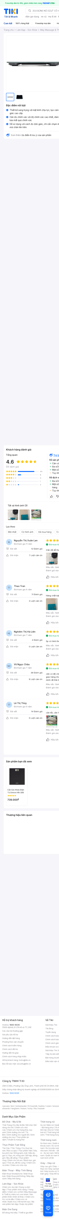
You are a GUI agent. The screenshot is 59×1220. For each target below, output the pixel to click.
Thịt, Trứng (16, 1148)
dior (12, 1106)
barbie (42, 1106)
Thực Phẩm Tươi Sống (13, 1145)
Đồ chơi (29, 1125)
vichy (30, 1108)
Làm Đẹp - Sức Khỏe (12, 1183)
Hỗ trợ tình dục (24, 1202)
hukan (23, 1108)
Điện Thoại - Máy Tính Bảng (17, 1170)
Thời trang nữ (47, 1121)
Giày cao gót (46, 1166)
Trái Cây (6, 1148)
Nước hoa (12, 1202)
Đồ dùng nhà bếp (9, 1212)
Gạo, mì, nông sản (16, 1155)
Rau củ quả (12, 1150)
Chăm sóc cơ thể (15, 1192)
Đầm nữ (50, 1125)
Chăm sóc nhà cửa (19, 1165)
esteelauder (21, 1106)
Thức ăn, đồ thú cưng (16, 1163)
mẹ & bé (52, 16)
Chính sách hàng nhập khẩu (14, 1056)
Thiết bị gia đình (26, 1212)
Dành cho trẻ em (15, 1160)
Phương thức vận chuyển (13, 1042)
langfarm (15, 1108)
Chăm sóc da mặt (10, 1187)
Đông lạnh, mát (20, 1153)
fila (35, 1108)
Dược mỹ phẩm (26, 1204)
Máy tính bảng (14, 1178)
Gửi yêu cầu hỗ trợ (10, 1034)
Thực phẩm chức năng (17, 1189)
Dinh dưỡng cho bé (15, 1132)
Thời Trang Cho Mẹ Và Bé (13, 1125)
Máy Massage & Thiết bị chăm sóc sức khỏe (19, 1193)
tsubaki (41, 1108)
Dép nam (54, 1185)
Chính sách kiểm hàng (11, 1045)
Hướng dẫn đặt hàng (11, 1038)
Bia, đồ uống (12, 1158)
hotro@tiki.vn (25, 1060)
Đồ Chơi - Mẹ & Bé (11, 1121)
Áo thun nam (45, 1143)
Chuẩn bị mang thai (16, 1140)
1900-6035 (15, 1025)
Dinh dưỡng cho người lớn (18, 1135)
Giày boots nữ (50, 1171)
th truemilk (32, 1106)
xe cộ (43, 16)
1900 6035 (14, 1093)
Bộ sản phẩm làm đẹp (18, 1203)
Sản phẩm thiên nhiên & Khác (17, 1195)
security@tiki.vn (24, 1064)
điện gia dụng (32, 16)
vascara (5, 1106)
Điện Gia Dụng (9, 1209)
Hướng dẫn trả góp (10, 1053)
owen (48, 1106)
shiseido (6, 1108)
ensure (56, 1106)
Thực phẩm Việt (25, 1150)
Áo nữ (42, 1125)
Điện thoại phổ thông (16, 1176)
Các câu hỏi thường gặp (12, 1031)
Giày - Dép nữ (47, 1163)
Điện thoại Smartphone (12, 1174)
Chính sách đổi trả (10, 1049)
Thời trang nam (48, 1140)
